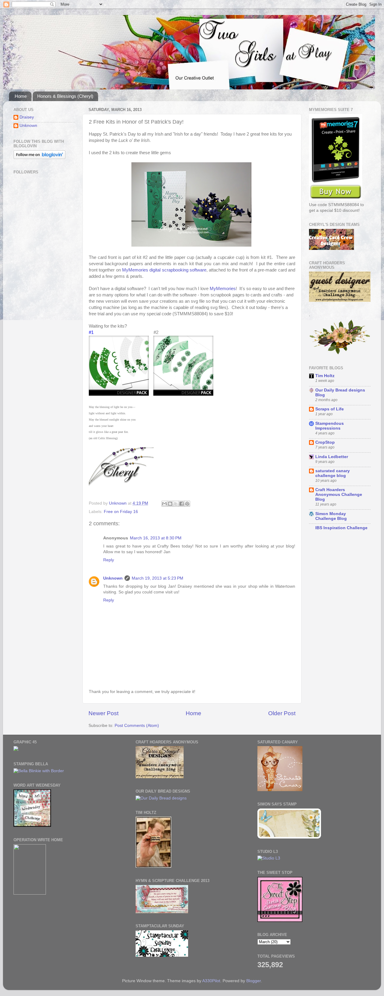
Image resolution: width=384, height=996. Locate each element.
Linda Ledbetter (331, 456)
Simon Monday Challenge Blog (331, 516)
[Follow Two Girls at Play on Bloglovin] (39, 157)
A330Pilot (211, 981)
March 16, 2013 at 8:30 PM (156, 538)
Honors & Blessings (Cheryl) (65, 96)
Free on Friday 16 (121, 511)
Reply (108, 560)
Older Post (282, 713)
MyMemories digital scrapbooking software (164, 270)
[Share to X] (176, 504)
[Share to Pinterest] (187, 504)
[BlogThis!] (170, 504)
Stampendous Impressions (329, 425)
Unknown (113, 578)
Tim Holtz (324, 376)
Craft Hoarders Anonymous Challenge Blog (338, 495)
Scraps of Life (329, 409)
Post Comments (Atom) (137, 725)
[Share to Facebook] (181, 504)
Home (21, 96)
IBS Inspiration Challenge (341, 528)
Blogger (253, 981)
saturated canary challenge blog (332, 473)
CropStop (325, 442)
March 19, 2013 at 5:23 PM (157, 578)
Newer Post (103, 713)
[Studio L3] (268, 858)
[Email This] (164, 504)
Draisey (27, 117)
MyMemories (223, 288)
